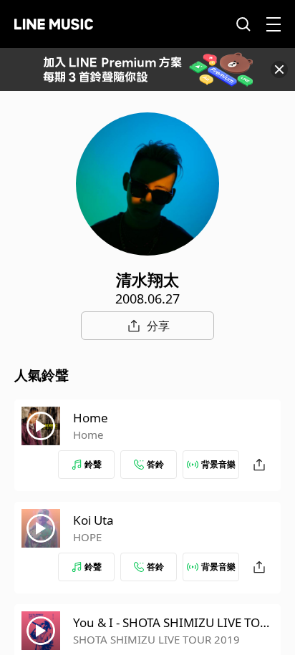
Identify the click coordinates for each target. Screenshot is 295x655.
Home (90, 417)
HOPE (87, 537)
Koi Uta (93, 520)
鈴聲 (93, 464)
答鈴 (155, 464)
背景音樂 (218, 464)
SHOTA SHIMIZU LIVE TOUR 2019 (156, 639)
